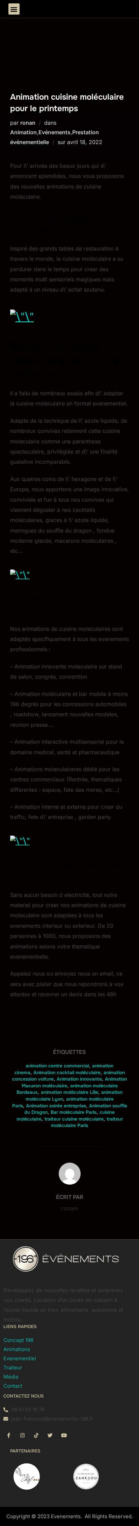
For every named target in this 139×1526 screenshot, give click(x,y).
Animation (23, 132)
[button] (14, 9)
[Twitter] (50, 1435)
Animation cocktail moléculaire (67, 1072)
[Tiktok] (36, 1435)
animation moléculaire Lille (69, 1092)
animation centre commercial (57, 1066)
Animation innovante (79, 1079)
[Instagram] (22, 1435)
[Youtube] (64, 1435)
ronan (27, 122)
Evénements (54, 132)
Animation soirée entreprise (56, 1106)
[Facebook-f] (8, 1435)
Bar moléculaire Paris (73, 1112)
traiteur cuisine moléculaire (74, 1119)
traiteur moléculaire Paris (87, 1122)
